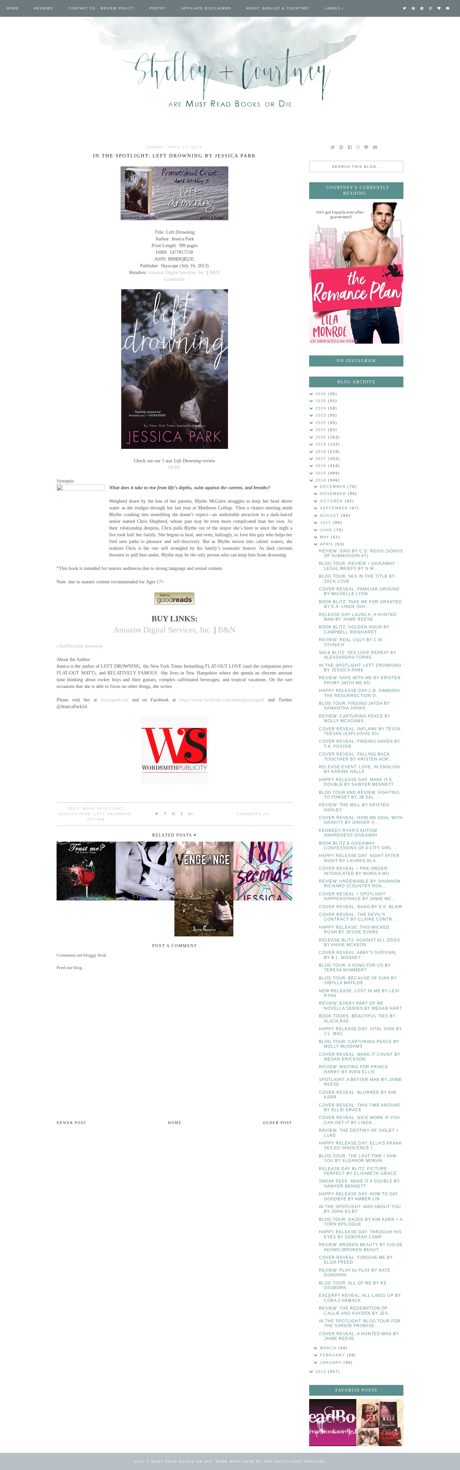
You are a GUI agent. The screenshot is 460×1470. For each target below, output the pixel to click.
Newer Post (72, 1123)
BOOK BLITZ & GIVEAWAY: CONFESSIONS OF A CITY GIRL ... (358, 845)
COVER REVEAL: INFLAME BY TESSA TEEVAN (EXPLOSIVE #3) (359, 731)
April (327, 544)
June (327, 530)
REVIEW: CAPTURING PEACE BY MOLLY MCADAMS (355, 718)
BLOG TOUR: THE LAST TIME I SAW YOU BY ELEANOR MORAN (357, 1158)
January (331, 1362)
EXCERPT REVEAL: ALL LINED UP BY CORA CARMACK (360, 1298)
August (330, 515)
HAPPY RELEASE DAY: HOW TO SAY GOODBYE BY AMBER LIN (358, 1196)
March (329, 1348)
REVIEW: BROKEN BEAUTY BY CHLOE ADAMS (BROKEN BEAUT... (361, 1247)
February (333, 1355)
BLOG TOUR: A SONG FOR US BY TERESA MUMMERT (355, 967)
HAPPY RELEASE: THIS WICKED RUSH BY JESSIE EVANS (354, 929)
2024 (322, 408)
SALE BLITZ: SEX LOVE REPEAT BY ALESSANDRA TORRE (357, 655)
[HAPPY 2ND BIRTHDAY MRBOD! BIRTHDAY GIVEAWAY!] (379, 1422)
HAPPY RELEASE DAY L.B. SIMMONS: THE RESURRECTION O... (360, 693)
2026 (322, 394)
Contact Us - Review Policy (101, 8)
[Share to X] (157, 814)
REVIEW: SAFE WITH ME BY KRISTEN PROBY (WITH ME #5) (360, 680)
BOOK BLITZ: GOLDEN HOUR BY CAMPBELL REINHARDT (354, 629)
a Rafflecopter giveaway (80, 646)
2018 (322, 452)
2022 (322, 423)
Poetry (158, 8)
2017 (322, 459)
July (326, 522)
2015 (322, 473)
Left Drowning (112, 814)
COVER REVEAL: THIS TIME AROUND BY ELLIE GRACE (360, 1107)
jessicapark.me (114, 699)
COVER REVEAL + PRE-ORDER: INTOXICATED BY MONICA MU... (356, 871)
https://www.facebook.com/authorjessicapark (221, 699)
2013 (322, 1371)
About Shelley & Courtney (278, 8)
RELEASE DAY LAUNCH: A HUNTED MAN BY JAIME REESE (358, 617)
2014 (322, 480)
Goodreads (174, 279)
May (325, 537)
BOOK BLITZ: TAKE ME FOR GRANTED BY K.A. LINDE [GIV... (360, 604)
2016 (322, 466)
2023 (322, 415)
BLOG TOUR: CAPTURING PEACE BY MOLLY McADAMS (359, 1044)
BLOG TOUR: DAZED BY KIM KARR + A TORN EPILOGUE (360, 1222)
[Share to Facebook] (165, 814)
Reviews (43, 8)
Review (96, 819)
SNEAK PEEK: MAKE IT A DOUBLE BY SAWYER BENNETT (359, 1183)
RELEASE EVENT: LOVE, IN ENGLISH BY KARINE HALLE (359, 769)
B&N (214, 272)
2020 (322, 437)
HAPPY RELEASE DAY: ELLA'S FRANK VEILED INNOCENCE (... (360, 1145)
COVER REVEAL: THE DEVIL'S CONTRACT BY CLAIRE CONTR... (357, 917)
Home (13, 8)
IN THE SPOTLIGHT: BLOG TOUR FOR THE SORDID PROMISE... (360, 1323)
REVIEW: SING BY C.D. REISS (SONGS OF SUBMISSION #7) (361, 553)
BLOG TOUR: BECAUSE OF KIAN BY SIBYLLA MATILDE (358, 980)
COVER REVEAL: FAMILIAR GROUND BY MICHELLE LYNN (359, 591)
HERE (174, 467)
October (332, 501)
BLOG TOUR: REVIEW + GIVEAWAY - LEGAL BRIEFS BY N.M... (358, 566)
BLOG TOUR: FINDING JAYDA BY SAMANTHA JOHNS (354, 705)
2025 (322, 401)
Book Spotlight (103, 808)
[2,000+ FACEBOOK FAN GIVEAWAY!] (332, 1422)
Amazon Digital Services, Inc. (177, 272)
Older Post (277, 1123)
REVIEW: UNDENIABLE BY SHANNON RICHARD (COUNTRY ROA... (360, 883)
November (334, 494)
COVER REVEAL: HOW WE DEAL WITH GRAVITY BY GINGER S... (361, 820)
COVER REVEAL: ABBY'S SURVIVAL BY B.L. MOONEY (358, 955)
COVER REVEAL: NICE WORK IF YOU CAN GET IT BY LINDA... (359, 1120)
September (335, 508)
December (334, 487)
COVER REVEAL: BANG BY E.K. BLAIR (360, 906)
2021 (322, 430)
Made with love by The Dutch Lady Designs (270, 1461)
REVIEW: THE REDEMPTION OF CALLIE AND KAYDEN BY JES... (355, 1310)
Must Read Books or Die (181, 1461)
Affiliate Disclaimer (206, 8)
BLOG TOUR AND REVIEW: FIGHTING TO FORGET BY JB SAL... (359, 795)
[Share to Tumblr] (181, 814)
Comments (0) (253, 814)
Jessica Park (75, 814)
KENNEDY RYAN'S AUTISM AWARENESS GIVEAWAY (348, 833)
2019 (322, 444)
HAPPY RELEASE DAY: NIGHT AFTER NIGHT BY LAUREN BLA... (359, 858)
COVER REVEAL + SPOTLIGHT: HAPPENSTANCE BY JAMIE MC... (357, 896)
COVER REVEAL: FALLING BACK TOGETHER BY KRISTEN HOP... (355, 756)
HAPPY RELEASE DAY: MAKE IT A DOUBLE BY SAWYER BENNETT (356, 782)
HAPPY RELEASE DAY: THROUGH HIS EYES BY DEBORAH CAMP (360, 1234)
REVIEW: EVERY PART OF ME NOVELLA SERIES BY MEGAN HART (360, 1005)
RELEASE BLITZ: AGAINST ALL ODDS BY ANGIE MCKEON (359, 942)
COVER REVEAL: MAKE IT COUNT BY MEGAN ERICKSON (359, 1056)
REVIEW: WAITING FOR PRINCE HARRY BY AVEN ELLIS (353, 1069)
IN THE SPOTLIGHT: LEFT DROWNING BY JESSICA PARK (360, 667)
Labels (332, 8)
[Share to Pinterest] (173, 814)
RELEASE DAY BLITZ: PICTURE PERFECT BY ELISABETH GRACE (358, 1171)
